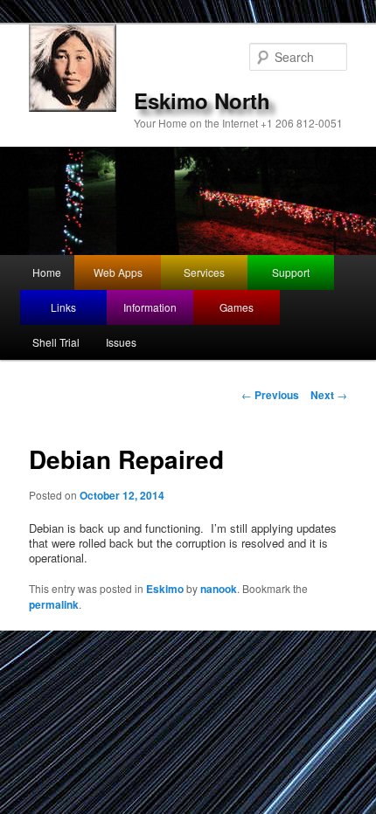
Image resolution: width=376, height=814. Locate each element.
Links (63, 307)
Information (150, 307)
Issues (121, 342)
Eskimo (165, 589)
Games (236, 307)
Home (46, 272)
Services (204, 272)
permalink (54, 604)
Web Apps (118, 272)
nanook (218, 589)
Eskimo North (202, 100)
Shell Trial (56, 342)
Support (291, 272)
